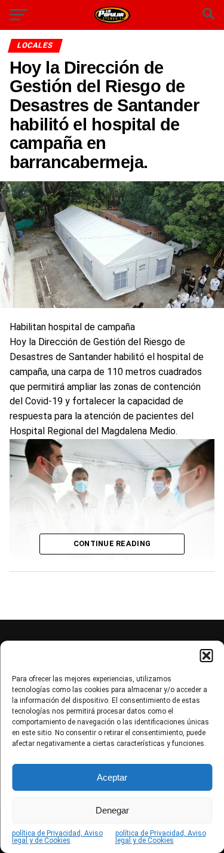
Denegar (112, 810)
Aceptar (112, 777)
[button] (206, 656)
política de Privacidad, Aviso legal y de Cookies (57, 837)
